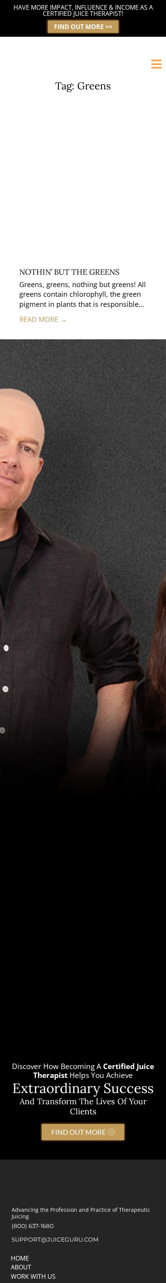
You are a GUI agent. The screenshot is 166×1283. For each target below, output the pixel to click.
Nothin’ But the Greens (69, 272)
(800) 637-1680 (33, 1226)
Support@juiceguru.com (55, 1239)
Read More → (43, 319)
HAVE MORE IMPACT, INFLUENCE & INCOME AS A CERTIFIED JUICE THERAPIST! (83, 10)
